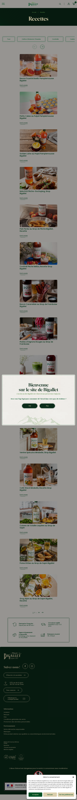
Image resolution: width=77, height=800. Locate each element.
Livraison (7, 712)
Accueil (34, 12)
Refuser (50, 795)
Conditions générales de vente (15, 719)
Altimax (16, 742)
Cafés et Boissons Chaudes (31, 39)
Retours (6, 715)
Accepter (35, 795)
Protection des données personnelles (17, 722)
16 (39, 612)
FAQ (5, 717)
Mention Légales (8, 749)
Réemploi (7, 732)
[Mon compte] (69, 4)
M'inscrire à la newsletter (14, 675)
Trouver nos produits (10, 747)
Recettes (6, 745)
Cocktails (55, 39)
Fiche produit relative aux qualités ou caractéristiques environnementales (29, 734)
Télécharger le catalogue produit (13, 698)
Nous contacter (11, 690)
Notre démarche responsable (14, 729)
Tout (8, 39)
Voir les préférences (66, 795)
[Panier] (73, 4)
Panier (5, 743)
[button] (73, 777)
